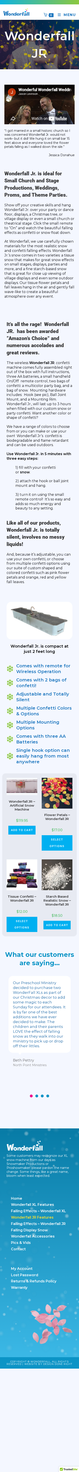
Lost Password (24, 1275)
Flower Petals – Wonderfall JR (57, 817)
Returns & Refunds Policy (33, 1281)
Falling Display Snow (29, 1230)
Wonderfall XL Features (32, 1205)
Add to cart (22, 830)
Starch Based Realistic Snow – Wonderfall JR (57, 900)
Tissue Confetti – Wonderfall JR (22, 899)
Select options (57, 843)
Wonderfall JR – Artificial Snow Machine (22, 805)
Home (16, 1198)
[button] (31, 1096)
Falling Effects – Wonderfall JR (38, 1224)
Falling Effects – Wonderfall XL (38, 1211)
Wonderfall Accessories (33, 1236)
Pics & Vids (21, 1243)
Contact (18, 1249)
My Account (21, 1269)
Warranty (19, 1287)
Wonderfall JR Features (32, 1217)
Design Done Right (58, 1364)
